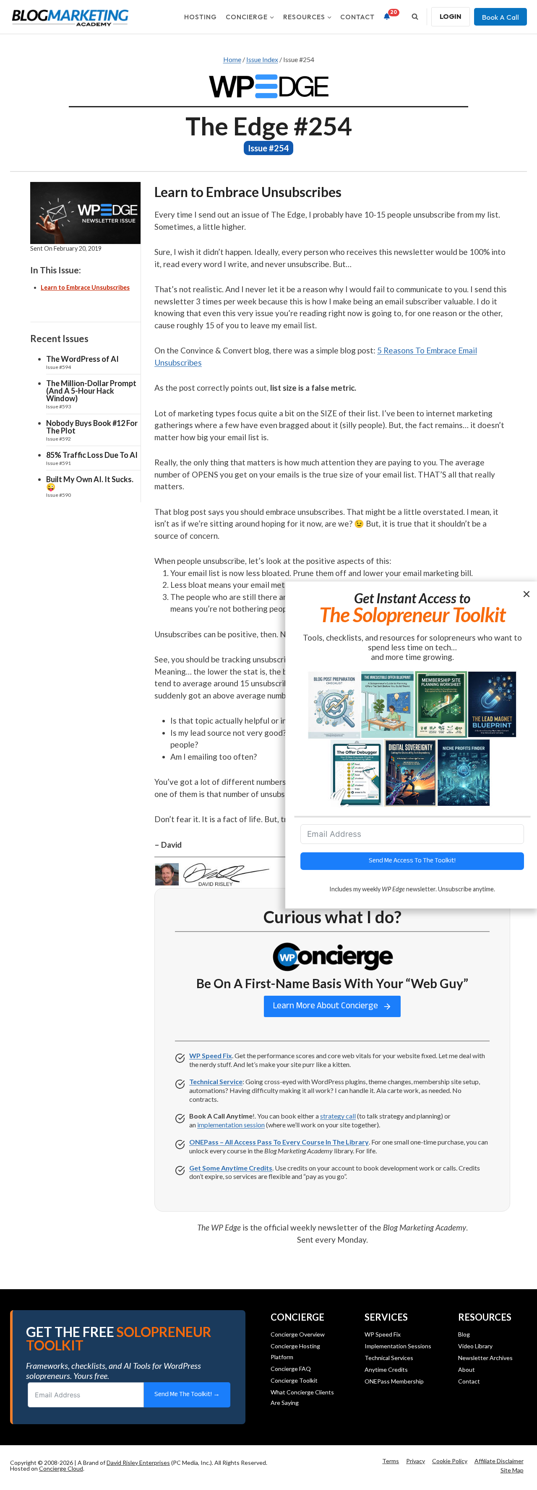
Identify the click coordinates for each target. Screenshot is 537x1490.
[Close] (527, 593)
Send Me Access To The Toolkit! (412, 861)
